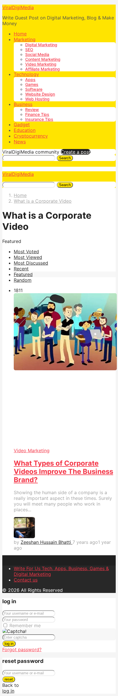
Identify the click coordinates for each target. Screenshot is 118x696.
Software (33, 89)
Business (23, 104)
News (20, 141)
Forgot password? (22, 649)
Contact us (26, 580)
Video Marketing (40, 64)
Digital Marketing (41, 44)
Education (25, 130)
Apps (30, 79)
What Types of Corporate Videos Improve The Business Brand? (63, 471)
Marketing (25, 39)
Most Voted (26, 251)
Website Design (40, 94)
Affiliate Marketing (42, 69)
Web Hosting (37, 98)
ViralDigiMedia (18, 7)
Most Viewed (28, 257)
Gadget (22, 124)
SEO (29, 49)
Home (20, 34)
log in (9, 643)
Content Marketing (42, 59)
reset (9, 679)
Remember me (25, 625)
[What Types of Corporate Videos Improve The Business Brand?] (65, 370)
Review (32, 109)
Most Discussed (31, 263)
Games (31, 84)
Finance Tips (37, 114)
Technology (26, 74)
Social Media (37, 54)
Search (65, 158)
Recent (21, 268)
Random (23, 280)
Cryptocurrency (31, 136)
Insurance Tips (39, 119)
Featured (23, 274)
